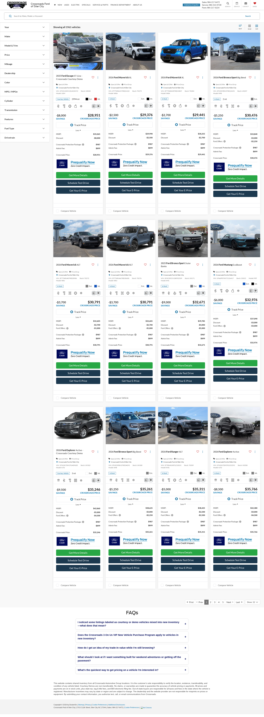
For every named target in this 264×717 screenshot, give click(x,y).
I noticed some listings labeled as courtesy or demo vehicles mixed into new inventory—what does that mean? (128, 624)
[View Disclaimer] (81, 106)
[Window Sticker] (98, 106)
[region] (78, 146)
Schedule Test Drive (78, 182)
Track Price (80, 125)
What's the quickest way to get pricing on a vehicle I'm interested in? (118, 670)
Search (248, 16)
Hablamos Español (191, 5)
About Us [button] (137, 5)
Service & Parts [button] (100, 5)
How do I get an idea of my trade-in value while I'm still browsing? (116, 647)
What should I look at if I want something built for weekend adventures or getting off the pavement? (129, 659)
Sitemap (81, 705)
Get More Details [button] (78, 175)
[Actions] (97, 77)
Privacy (88, 705)
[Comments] (94, 106)
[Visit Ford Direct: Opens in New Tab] (146, 707)
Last (238, 602)
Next (229, 602)
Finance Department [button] (121, 5)
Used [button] (66, 5)
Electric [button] (75, 5)
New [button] (60, 5)
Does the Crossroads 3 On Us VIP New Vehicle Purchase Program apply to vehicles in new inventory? (128, 637)
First (191, 602)
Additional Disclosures (116, 705)
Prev (200, 602)
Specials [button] (86, 5)
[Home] (55, 5)
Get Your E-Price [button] (78, 190)
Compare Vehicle (68, 211)
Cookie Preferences (99, 705)
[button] (100, 51)
